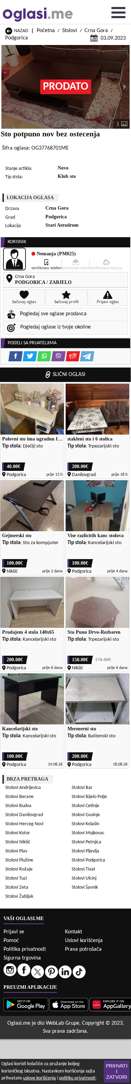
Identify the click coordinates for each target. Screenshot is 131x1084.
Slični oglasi (69, 374)
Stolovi (69, 30)
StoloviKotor (17, 833)
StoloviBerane (19, 796)
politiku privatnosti (77, 1078)
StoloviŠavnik (85, 887)
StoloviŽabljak (19, 896)
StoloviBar (82, 787)
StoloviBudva (18, 805)
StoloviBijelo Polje (89, 796)
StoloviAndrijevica (23, 787)
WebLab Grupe (62, 1023)
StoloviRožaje (18, 869)
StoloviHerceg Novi (24, 824)
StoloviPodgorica (88, 860)
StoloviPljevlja (85, 851)
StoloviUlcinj (84, 878)
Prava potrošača (83, 949)
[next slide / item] (125, 87)
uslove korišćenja (39, 1078)
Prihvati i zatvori (117, 1071)
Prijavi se (13, 932)
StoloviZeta (16, 887)
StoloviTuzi (16, 878)
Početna (46, 30)
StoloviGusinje (86, 815)
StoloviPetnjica (86, 842)
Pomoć (11, 940)
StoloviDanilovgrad (24, 815)
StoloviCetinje (85, 805)
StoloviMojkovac (88, 833)
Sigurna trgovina (22, 958)
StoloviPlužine (19, 860)
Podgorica (16, 38)
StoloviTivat (83, 869)
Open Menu (118, 12)
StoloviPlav (16, 851)
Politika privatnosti (24, 949)
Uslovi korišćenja (84, 940)
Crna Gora (96, 30)
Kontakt (73, 932)
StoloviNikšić (17, 842)
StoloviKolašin (85, 824)
